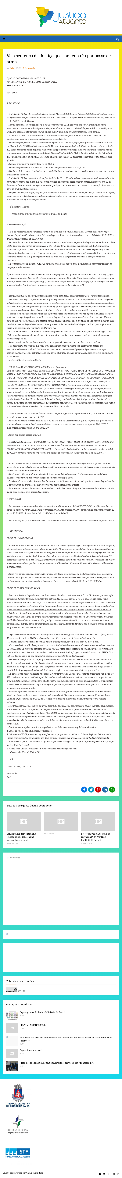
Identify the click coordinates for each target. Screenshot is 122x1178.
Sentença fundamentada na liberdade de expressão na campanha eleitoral (21, 836)
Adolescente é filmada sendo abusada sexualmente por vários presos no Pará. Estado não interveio (66, 1039)
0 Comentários (29, 68)
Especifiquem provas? (31, 1050)
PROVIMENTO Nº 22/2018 (33, 1025)
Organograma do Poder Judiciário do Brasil (42, 1012)
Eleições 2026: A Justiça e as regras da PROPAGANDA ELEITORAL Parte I (95, 836)
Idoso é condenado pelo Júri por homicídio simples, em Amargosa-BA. (57, 1062)
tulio (12, 68)
